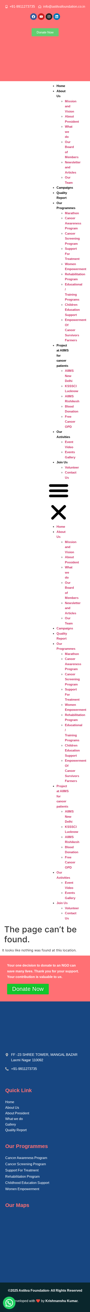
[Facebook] (33, 16)
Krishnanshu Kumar (61, 1301)
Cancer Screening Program (72, 238)
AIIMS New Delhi (69, 376)
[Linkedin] (56, 16)
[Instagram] (49, 16)
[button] (58, 502)
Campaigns (65, 187)
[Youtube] (41, 16)
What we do (68, 131)
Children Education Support (72, 310)
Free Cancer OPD (70, 421)
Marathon (72, 213)
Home (61, 86)
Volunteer (72, 467)
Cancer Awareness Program (73, 223)
